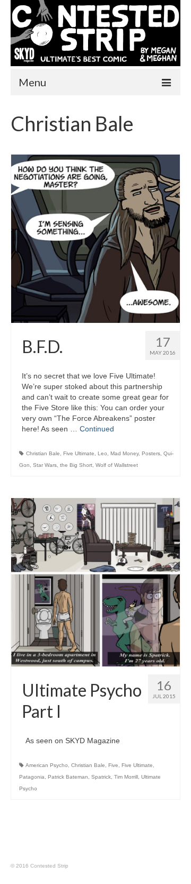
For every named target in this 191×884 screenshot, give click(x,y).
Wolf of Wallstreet (117, 465)
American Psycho (46, 765)
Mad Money (124, 453)
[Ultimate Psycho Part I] (95, 582)
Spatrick (101, 777)
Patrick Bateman (68, 777)
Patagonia (32, 777)
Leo (102, 453)
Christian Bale (43, 453)
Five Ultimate (78, 453)
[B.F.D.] (95, 239)
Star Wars (45, 465)
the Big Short (76, 465)
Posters (151, 453)
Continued (97, 429)
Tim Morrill (126, 777)
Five (113, 765)
